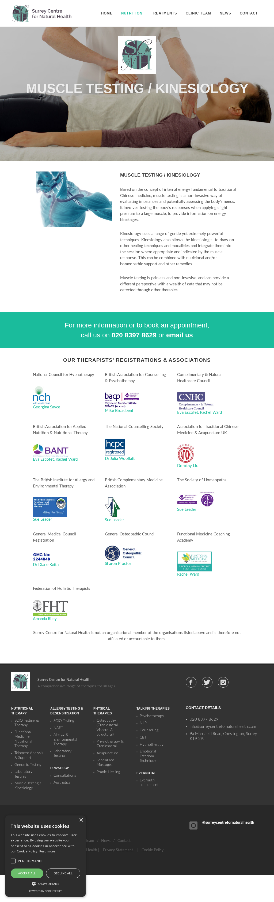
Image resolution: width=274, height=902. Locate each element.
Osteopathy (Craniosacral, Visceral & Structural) (108, 728)
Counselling (149, 730)
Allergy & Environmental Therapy (65, 739)
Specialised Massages (105, 762)
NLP (143, 723)
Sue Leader (42, 519)
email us (179, 335)
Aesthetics (62, 782)
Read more (47, 851)
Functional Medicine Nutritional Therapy (23, 739)
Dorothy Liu (187, 466)
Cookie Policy (152, 850)
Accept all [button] (27, 873)
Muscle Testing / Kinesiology (27, 785)
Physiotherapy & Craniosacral (110, 744)
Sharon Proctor (118, 564)
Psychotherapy (152, 716)
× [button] (81, 820)
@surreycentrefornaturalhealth (228, 823)
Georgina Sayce (46, 407)
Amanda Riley (45, 619)
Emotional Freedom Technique (148, 756)
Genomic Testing (27, 765)
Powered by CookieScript (45, 891)
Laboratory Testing (23, 774)
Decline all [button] (63, 873)
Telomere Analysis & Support (28, 755)
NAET (58, 728)
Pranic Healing (108, 772)
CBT (143, 737)
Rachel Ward (211, 413)
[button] (45, 883)
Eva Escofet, (188, 413)
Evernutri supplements (150, 782)
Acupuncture (107, 753)
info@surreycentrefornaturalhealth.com (223, 727)
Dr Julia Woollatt (120, 459)
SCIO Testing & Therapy (26, 723)
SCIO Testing (64, 721)
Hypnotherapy (151, 745)
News (106, 841)
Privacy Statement (118, 850)
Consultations (65, 775)
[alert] (45, 856)
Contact (124, 841)
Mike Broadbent (119, 411)
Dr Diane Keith (46, 565)
